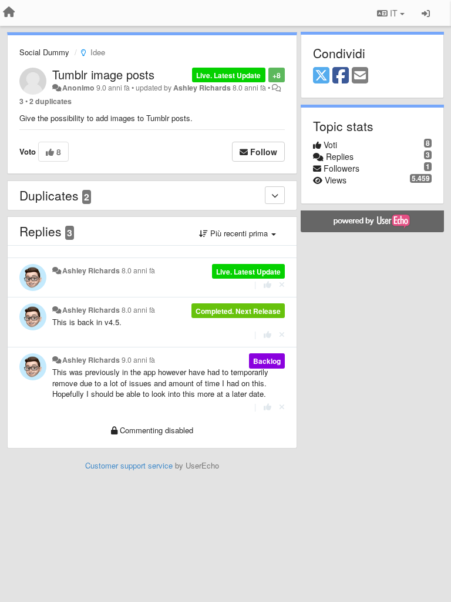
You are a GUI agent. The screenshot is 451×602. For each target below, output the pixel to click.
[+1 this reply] (267, 284)
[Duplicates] (275, 195)
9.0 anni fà (138, 359)
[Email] (360, 76)
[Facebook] (340, 76)
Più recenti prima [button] (239, 233)
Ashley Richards (202, 87)
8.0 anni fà (138, 270)
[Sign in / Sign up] (425, 13)
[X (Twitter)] (321, 76)
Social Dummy (44, 52)
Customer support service (129, 465)
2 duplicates (50, 101)
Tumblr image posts (103, 74)
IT (394, 13)
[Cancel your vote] (282, 284)
